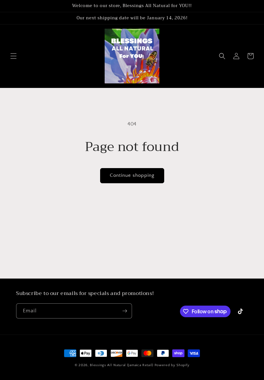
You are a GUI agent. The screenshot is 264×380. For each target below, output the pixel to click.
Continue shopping (132, 175)
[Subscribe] (125, 310)
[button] (13, 56)
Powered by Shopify (172, 365)
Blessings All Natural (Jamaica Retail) (121, 365)
